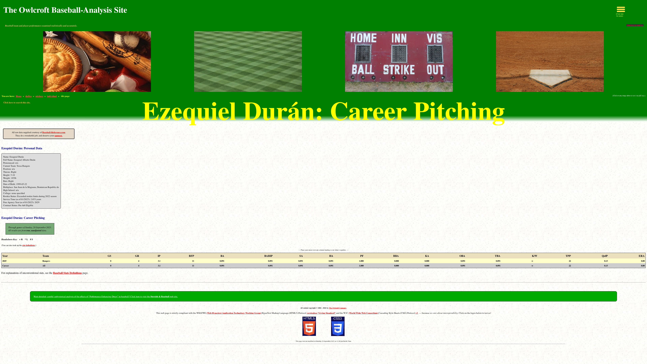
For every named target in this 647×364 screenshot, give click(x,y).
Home (19, 96)
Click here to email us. (635, 25)
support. (58, 135)
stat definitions (28, 245)
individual (52, 96)
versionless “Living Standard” (321, 312)
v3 (416, 312)
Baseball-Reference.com (53, 132)
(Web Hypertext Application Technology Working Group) (234, 312)
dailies (28, 96)
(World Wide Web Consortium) (364, 312)
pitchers (39, 96)
